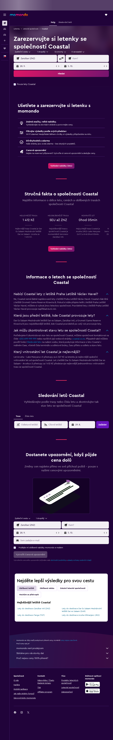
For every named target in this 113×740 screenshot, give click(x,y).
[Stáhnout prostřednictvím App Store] (92, 690)
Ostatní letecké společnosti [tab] (72, 588)
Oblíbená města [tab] (47, 588)
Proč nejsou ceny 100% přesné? (32, 658)
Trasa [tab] (18, 416)
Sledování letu (34, 342)
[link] (61, 166)
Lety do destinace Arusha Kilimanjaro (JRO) (81, 615)
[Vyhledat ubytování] (4, 29)
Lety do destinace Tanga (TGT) (31, 615)
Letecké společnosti (30, 29)
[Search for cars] (4, 35)
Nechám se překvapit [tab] (29, 595)
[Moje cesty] (4, 48)
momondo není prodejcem (30, 648)
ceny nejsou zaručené (69, 640)
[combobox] (60, 51)
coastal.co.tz (78, 339)
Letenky (17, 29)
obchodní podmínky (58, 560)
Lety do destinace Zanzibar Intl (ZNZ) (34, 609)
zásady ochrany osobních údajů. (80, 560)
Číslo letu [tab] (29, 416)
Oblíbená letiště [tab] (26, 588)
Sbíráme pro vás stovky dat (30, 653)
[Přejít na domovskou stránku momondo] (19, 14)
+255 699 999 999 (28, 339)
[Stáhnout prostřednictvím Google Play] (92, 684)
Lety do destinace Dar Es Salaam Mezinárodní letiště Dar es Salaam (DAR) (82, 610)
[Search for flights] (4, 23)
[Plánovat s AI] (4, 40)
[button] (5, 15)
